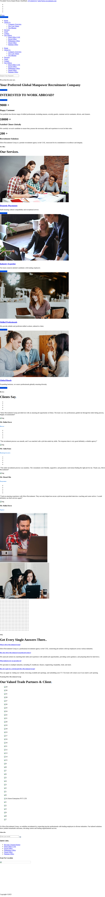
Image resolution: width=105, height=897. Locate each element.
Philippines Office (14, 41)
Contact (6, 33)
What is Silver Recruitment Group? (10, 644)
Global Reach (5, 380)
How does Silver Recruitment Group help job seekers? (15, 652)
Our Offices (8, 35)
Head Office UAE (14, 37)
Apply (6, 32)
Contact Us (3, 90)
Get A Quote (4, 17)
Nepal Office (12, 43)
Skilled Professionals (8, 322)
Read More (3, 213)
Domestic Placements (8, 206)
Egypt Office (12, 39)
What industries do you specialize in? (10, 661)
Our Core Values (13, 26)
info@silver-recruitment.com (47, 1)
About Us (7, 22)
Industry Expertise (8, 264)
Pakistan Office (13, 44)
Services (7, 30)
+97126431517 (32, 1)
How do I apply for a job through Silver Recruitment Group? (17, 669)
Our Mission (12, 28)
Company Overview (14, 24)
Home (6, 20)
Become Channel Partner (12, 845)
